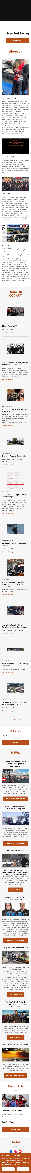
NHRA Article (15, 889)
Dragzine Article (15, 994)
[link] (15, 320)
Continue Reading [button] (7, 332)
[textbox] (15, 736)
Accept (23, 1169)
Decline (8, 1169)
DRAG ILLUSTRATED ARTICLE (15, 798)
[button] (4, 3)
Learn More (17, 40)
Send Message (15, 1129)
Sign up (15, 742)
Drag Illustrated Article (15, 843)
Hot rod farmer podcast (15, 1075)
